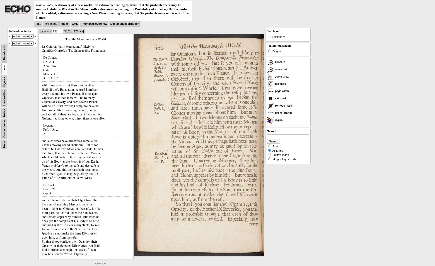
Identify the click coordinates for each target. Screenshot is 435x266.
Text (38, 23)
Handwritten (4, 98)
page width (281, 91)
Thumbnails (4, 52)
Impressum (100, 263)
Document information (124, 23)
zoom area (281, 76)
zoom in (279, 62)
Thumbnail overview (94, 23)
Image (65, 23)
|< (48, 31)
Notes (4, 113)
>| (83, 31)
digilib (278, 120)
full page (280, 83)
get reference (283, 113)
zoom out (280, 69)
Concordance (4, 129)
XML (75, 23)
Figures (4, 82)
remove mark (283, 105)
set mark (280, 98)
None (4, 144)
